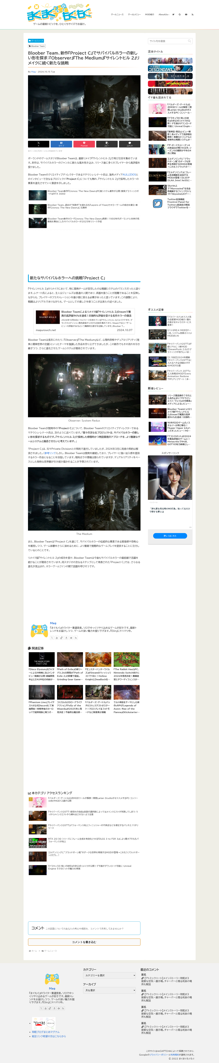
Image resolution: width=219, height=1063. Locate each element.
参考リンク (50, 453)
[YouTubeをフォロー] (57, 638)
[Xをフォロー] (52, 638)
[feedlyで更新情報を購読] (71, 638)
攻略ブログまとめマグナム (45, 1032)
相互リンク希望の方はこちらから (49, 1036)
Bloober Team (38, 46)
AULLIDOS (129, 174)
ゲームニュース (37, 40)
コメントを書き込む (84, 942)
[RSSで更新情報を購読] (76, 638)
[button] (107, 144)
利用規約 (175, 1055)
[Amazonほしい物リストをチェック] (66, 638)
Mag (33, 72)
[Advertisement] (58, 252)
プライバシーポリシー (159, 1055)
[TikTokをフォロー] (61, 638)
